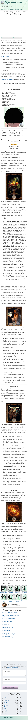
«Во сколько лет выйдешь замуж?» (10, 615)
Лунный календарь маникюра (17, 592)
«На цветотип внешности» (8, 633)
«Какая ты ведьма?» (7, 626)
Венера (5, 702)
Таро (8, 9)
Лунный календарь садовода (17, 601)
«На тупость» (5, 631)
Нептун (5, 710)
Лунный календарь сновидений (10, 601)
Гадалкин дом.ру (7, 717)
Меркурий (6, 700)
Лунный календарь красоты (24, 592)
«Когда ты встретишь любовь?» (9, 614)
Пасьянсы (12, 9)
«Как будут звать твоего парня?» (10, 612)
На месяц (15, 37)
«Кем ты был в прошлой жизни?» (10, 634)
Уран (5, 708)
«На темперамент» (6, 624)
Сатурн (5, 706)
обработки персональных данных (13, 667)
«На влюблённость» (7, 621)
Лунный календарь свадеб (3, 601)
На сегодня (4, 37)
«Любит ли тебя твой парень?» (9, 617)
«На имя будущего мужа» (8, 623)
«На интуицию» (6, 630)
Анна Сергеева (11, 603)
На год (20, 37)
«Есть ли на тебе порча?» (8, 627)
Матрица (3, 9)
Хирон (5, 713)
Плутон (5, 711)
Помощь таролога (19, 9)
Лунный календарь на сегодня (3, 592)
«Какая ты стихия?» (7, 636)
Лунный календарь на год (24, 601)
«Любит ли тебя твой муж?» (8, 618)
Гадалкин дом (13, 2)
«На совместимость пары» (8, 620)
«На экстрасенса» (6, 629)
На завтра (10, 37)
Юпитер (6, 705)
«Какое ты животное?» (7, 637)
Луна (5, 699)
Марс (5, 703)
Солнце (5, 697)
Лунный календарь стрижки (10, 592)
